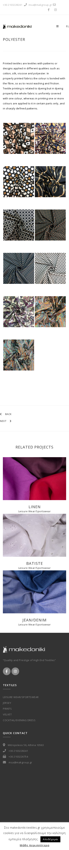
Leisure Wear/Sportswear (34, 511)
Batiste (34, 563)
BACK (8, 414)
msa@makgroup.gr (40, 5)
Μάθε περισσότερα (34, 845)
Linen (35, 506)
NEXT (3, 421)
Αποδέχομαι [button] (50, 839)
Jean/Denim (34, 620)
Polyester (14, 39)
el (67, 26)
